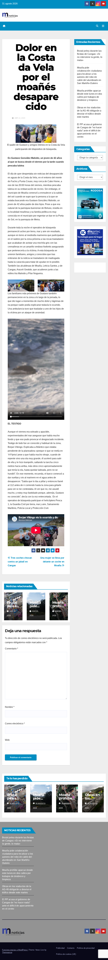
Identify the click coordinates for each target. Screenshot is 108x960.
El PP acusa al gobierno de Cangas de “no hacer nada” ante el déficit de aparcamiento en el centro (89, 130)
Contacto (70, 948)
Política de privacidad (85, 948)
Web (7, 740)
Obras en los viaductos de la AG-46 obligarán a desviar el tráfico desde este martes (17, 889)
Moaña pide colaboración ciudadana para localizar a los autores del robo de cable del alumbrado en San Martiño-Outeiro (17, 856)
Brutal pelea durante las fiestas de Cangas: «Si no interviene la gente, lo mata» (18, 840)
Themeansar (7, 952)
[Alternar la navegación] (103, 26)
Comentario (11, 648)
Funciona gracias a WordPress (15, 950)
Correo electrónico (15, 723)
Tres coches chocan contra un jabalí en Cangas (20, 561)
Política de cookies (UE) (66, 954)
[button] (97, 26)
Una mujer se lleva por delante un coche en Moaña (52, 561)
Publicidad (60, 948)
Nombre (9, 707)
